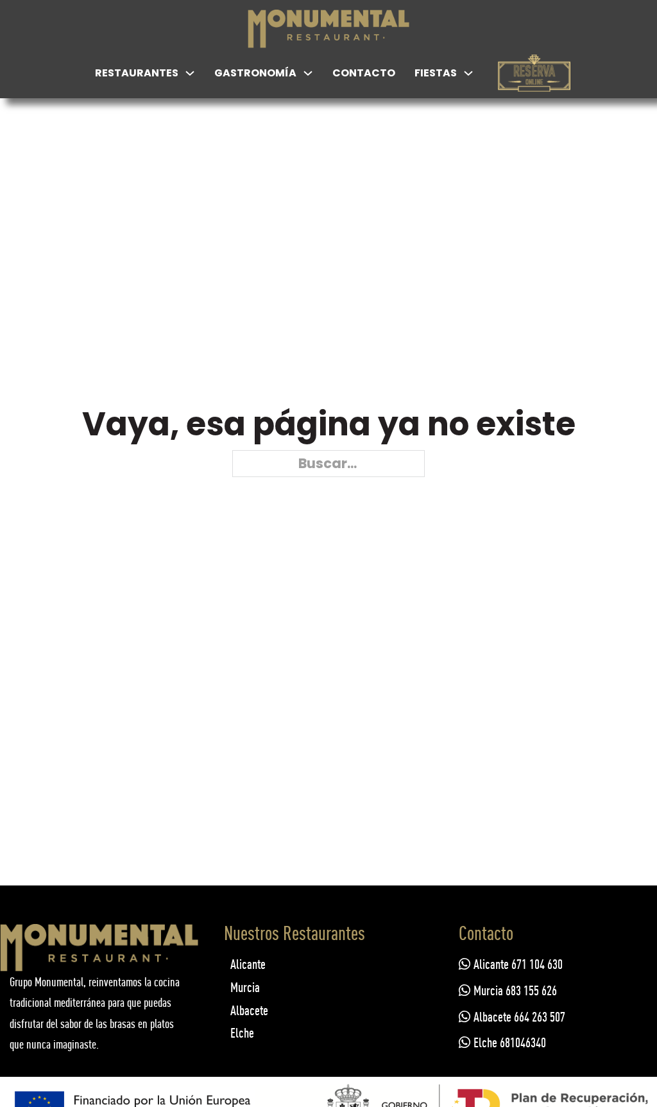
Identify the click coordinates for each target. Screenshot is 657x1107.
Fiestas (435, 72)
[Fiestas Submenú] (468, 73)
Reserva (534, 82)
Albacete (249, 1010)
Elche (242, 1033)
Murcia (245, 987)
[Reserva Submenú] (565, 73)
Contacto (363, 72)
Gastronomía (255, 72)
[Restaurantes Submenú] (190, 73)
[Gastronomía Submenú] (308, 73)
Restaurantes (136, 72)
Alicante (248, 964)
